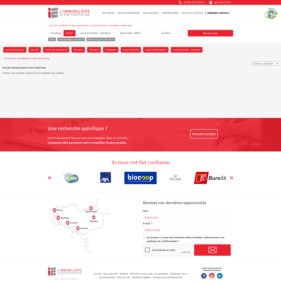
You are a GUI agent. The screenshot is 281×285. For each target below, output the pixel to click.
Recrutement (110, 273)
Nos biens (108, 12)
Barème (124, 273)
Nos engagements (128, 12)
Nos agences (151, 12)
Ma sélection (222, 2)
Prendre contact (218, 12)
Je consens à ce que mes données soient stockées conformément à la (185, 239)
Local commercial (14, 49)
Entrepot (94, 49)
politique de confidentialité (162, 241)
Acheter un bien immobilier (74, 25)
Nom (145, 211)
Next (231, 178)
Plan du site (123, 277)
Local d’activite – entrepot (105, 25)
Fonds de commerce (56, 49)
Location (55, 33)
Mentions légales (141, 277)
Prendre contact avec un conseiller (149, 273)
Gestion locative (192, 12)
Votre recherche (194, 2)
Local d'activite (131, 49)
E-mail (148, 223)
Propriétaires (170, 12)
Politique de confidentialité (167, 277)
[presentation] (167, 250)
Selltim (74, 279)
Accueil (53, 25)
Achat (69, 33)
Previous (49, 178)
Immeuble (110, 49)
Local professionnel (155, 49)
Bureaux (78, 49)
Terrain (35, 49)
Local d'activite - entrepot (186, 49)
